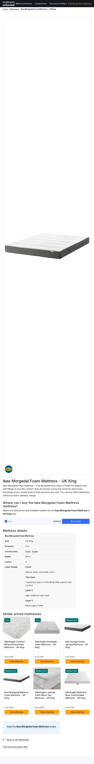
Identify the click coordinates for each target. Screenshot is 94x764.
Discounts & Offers (58, 4)
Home (5, 9)
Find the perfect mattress (79, 3)
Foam (27, 551)
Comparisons (41, 4)
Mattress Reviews (24, 4)
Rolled (35, 551)
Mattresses (14, 9)
